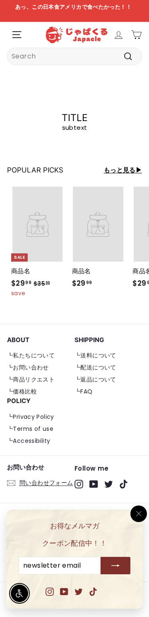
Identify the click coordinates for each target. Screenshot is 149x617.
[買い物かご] (136, 34)
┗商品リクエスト (31, 379)
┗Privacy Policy (30, 417)
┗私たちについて (31, 355)
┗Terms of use (30, 429)
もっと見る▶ (123, 169)
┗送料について (95, 355)
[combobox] (74, 56)
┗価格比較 (22, 391)
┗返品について (95, 379)
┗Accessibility (28, 441)
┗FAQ (83, 391)
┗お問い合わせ (28, 367)
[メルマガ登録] (115, 566)
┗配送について (95, 367)
